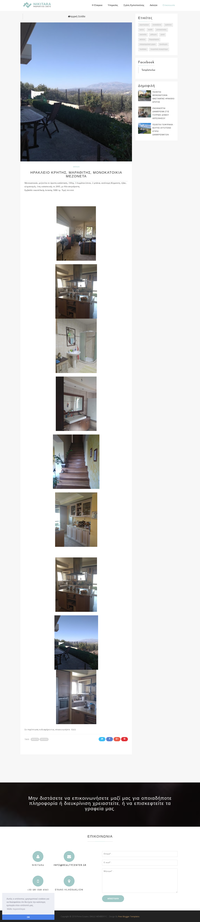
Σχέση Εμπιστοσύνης (134, 5)
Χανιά (162, 34)
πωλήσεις (143, 49)
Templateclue (148, 70)
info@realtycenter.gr (70, 865)
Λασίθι (150, 30)
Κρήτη (142, 30)
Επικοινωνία (169, 5)
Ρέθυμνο (153, 34)
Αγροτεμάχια (144, 25)
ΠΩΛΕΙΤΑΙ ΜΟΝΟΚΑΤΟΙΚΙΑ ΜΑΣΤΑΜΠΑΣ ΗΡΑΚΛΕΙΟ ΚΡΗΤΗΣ (163, 97)
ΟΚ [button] (28, 917)
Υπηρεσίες (113, 5)
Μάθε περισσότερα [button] (16, 909)
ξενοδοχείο (163, 44)
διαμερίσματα (154, 39)
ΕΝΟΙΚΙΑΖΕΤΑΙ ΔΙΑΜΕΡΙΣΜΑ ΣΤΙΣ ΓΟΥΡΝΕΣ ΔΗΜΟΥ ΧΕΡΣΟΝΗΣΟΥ (160, 113)
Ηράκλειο (168, 25)
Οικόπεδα (143, 34)
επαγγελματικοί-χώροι (148, 44)
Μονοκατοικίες (161, 30)
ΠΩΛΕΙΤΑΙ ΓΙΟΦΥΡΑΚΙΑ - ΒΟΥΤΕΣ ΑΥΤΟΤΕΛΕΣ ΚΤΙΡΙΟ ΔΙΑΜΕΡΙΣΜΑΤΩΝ (163, 129)
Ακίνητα (153, 5)
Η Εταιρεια (97, 5)
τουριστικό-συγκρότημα (159, 49)
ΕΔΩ (73, 729)
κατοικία (44, 739)
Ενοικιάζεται (157, 25)
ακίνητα (76, 167)
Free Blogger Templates (128, 916)
